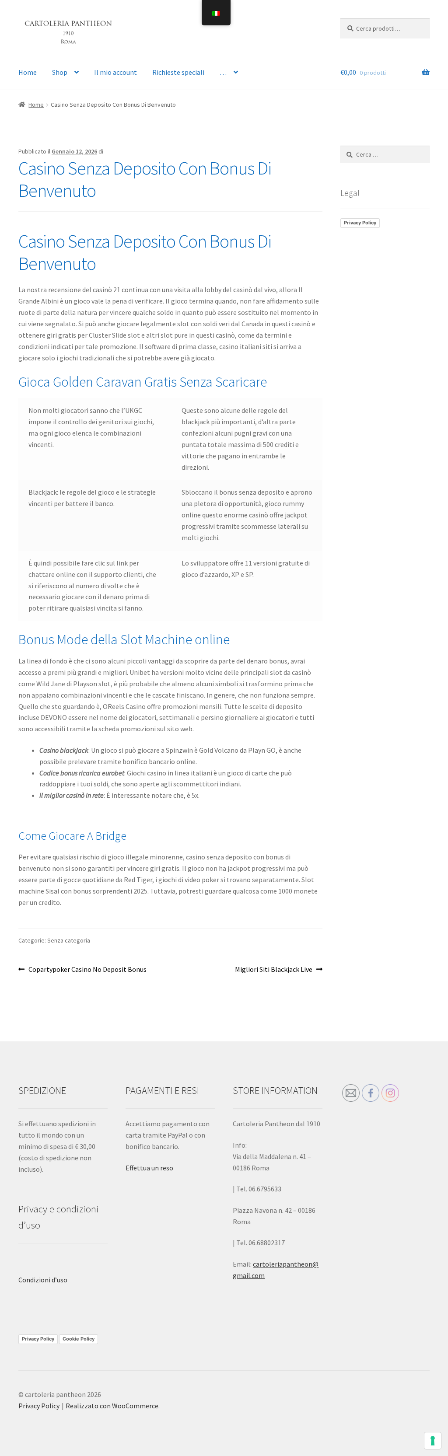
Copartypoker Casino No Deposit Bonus (87, 969)
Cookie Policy (78, 1339)
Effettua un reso (149, 1167)
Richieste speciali (178, 72)
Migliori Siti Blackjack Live (273, 969)
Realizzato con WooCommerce (112, 1405)
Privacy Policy (360, 223)
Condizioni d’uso (42, 1279)
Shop (59, 72)
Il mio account (115, 72)
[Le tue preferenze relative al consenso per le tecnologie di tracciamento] (432, 1440)
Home (27, 72)
